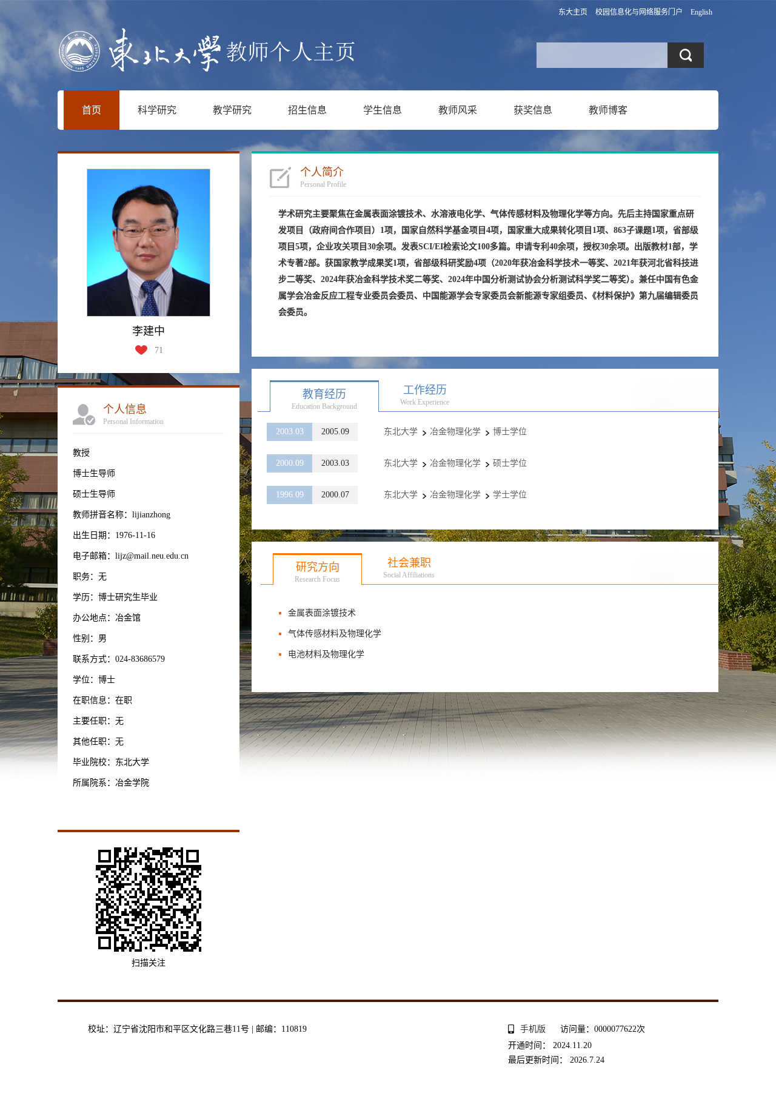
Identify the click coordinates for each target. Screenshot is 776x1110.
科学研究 (157, 110)
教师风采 (457, 110)
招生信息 (307, 110)
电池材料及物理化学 (326, 654)
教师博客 (608, 110)
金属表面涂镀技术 (322, 612)
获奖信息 (532, 110)
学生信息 (382, 110)
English (701, 12)
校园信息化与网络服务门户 (639, 12)
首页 (91, 110)
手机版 (533, 1029)
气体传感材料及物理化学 (334, 633)
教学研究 (232, 110)
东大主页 (572, 12)
